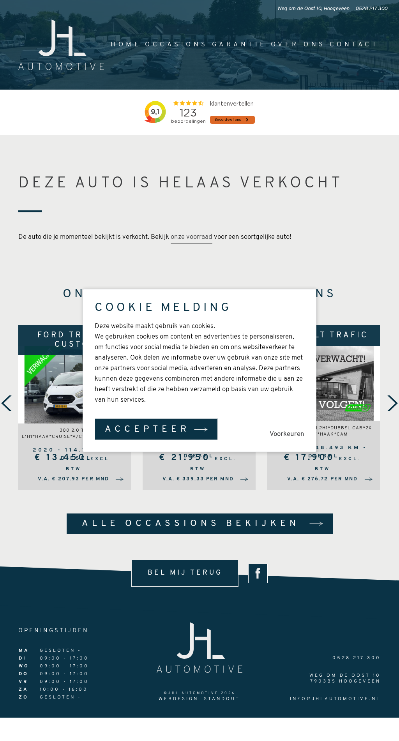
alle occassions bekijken (191, 523)
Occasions (176, 44)
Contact (354, 44)
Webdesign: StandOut (199, 699)
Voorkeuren (287, 434)
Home (126, 44)
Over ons (298, 44)
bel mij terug (185, 573)
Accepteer (147, 429)
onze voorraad (191, 237)
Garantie (239, 44)
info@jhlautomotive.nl (335, 699)
